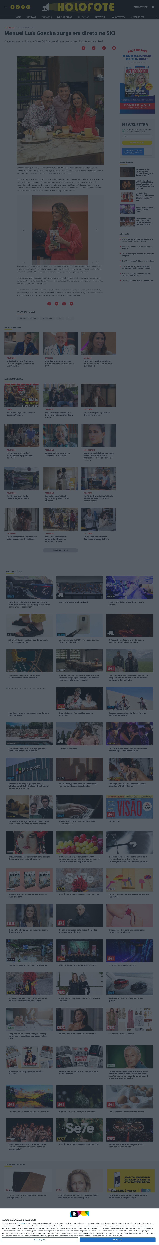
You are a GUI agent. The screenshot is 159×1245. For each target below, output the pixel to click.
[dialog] (79, 1227)
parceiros (22, 1223)
